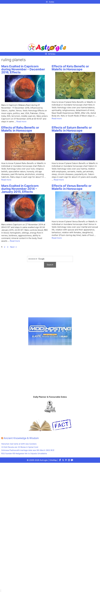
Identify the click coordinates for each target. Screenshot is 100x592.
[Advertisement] (47, 22)
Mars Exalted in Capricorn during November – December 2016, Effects (23, 69)
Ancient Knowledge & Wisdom (21, 438)
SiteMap (53, 460)
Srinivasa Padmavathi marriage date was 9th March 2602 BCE (27, 450)
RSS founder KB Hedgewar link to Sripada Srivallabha (24, 453)
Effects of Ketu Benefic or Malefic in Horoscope (70, 67)
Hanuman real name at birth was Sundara (18, 444)
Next (13, 247)
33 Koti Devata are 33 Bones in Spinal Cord (19, 447)
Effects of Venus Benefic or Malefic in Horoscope (71, 187)
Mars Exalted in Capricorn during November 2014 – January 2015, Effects (20, 189)
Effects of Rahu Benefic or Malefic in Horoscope (20, 129)
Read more (21, 121)
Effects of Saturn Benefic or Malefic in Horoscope (72, 129)
